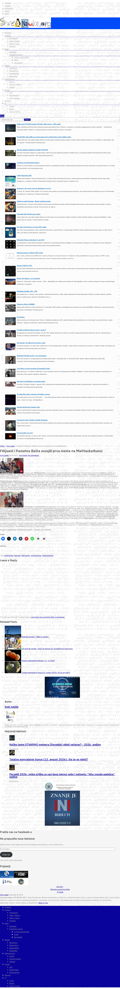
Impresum (9, 8)
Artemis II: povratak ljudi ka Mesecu (28, 163)
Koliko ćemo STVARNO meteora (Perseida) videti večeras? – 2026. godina (55, 744)
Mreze (11, 109)
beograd (17, 555)
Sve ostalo (18, 63)
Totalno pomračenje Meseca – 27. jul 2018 (38, 660)
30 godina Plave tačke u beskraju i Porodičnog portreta (33, 394)
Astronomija (10, 79)
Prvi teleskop (21, 317)
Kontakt (8, 3)
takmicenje (25, 555)
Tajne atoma (14, 98)
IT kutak (60, 892)
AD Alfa (59, 886)
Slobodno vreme (16, 55)
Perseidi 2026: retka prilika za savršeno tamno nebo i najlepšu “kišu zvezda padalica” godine (62, 775)
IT (5, 103)
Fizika (7, 90)
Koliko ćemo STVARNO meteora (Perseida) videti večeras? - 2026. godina (39, 124)
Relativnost (14, 95)
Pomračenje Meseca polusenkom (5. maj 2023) (31, 240)
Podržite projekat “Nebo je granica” (35, 636)
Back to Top (43, 903)
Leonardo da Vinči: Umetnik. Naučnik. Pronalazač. (32, 420)
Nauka (7, 65)
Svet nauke (4, 455)
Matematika (14, 74)
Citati (16, 60)
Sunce (11, 82)
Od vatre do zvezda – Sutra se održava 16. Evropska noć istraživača (47, 648)
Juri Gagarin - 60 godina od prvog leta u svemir (31, 343)
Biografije (13, 76)
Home (2, 446)
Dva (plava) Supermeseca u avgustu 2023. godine (31, 227)
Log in (7, 14)
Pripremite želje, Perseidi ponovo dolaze (28, 214)
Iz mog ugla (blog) (21, 57)
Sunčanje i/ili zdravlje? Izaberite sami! (28, 407)
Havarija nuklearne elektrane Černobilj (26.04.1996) (32, 150)
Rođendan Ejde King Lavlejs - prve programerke (31, 356)
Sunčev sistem (15, 85)
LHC (10, 93)
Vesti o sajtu (14, 44)
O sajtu (7, 6)
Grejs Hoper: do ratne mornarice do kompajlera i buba (33, 369)
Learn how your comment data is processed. (48, 617)
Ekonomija (13, 71)
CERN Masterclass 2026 (24, 176)
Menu (2, 116)
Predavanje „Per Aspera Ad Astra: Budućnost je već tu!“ (34, 188)
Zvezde (12, 87)
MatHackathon (48, 555)
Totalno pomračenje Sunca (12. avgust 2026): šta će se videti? (46, 672)
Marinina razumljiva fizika (60, 889)
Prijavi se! (6, 854)
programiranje (36, 555)
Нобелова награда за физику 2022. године (30, 253)
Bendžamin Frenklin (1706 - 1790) (27, 291)
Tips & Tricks (14, 112)
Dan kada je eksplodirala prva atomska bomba (31, 381)
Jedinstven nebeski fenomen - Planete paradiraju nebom (34, 201)
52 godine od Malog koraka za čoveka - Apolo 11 (31, 330)
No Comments (33, 455)
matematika (8, 555)
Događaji (13, 52)
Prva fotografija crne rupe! (25, 433)
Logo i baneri (14, 41)
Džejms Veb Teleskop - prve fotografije (28, 278)
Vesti (7, 49)
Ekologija (13, 68)
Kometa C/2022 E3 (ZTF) (24, 266)
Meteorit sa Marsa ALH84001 (26, 304)
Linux (11, 106)
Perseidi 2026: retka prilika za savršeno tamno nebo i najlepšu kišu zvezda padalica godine (44, 137)
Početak (8, 33)
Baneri (7, 11)
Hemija (8, 101)
